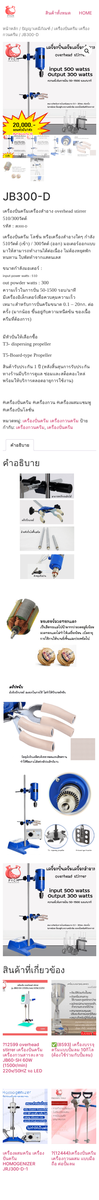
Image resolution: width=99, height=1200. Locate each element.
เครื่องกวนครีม (30, 427)
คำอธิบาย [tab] (19, 445)
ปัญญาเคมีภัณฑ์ (36, 28)
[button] (87, 51)
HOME (85, 13)
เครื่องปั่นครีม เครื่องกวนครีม (51, 420)
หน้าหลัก (10, 28)
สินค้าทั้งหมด (58, 13)
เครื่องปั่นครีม (60, 427)
